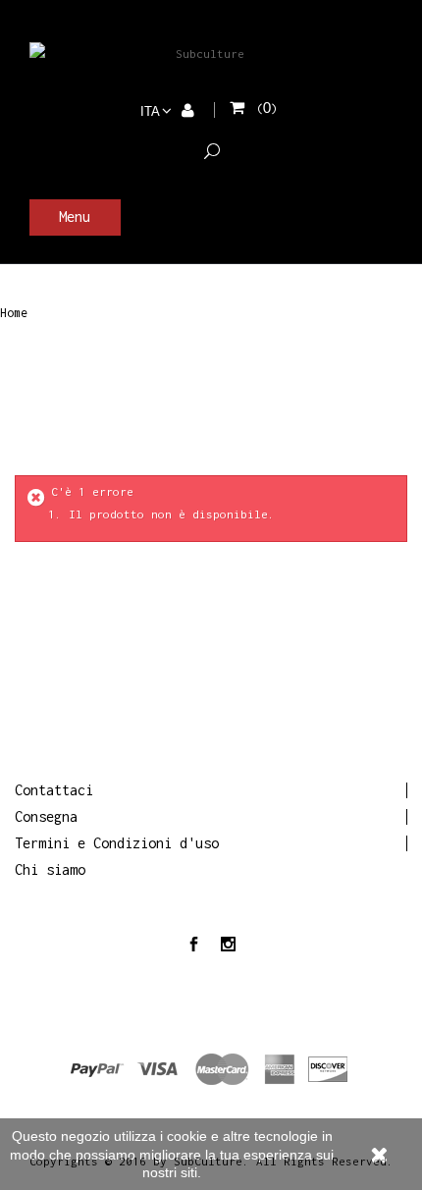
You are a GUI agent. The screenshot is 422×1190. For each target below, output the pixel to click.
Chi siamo (50, 869)
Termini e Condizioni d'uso (117, 843)
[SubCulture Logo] (202, 53)
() (267, 109)
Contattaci (54, 790)
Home (13, 313)
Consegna (46, 816)
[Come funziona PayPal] (211, 1067)
